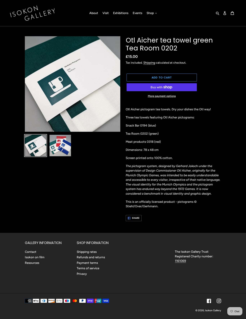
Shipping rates (87, 252)
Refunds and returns (91, 257)
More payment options (162, 96)
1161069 (180, 261)
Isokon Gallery (213, 310)
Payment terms (87, 263)
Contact (30, 252)
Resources (32, 263)
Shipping (149, 62)
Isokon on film (34, 257)
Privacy (82, 274)
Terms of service (88, 268)
